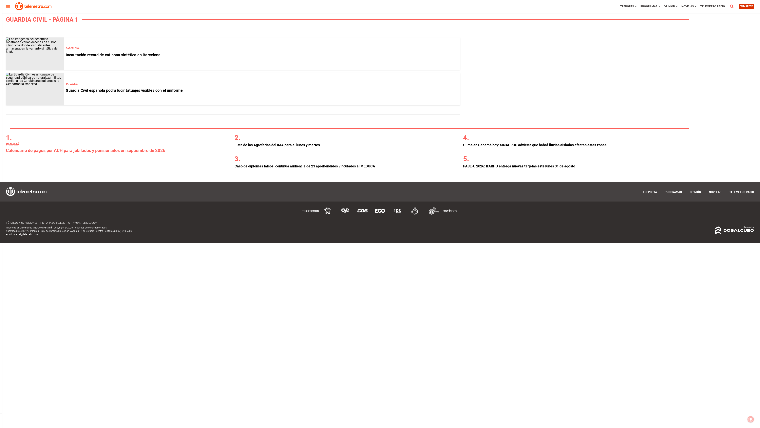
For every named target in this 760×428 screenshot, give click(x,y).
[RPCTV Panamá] (327, 214)
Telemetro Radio (712, 6)
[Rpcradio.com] (397, 214)
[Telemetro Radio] (432, 214)
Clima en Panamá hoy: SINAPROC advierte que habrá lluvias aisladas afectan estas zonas (534, 145)
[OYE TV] (345, 214)
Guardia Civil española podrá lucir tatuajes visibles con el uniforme (124, 90)
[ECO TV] (380, 214)
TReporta (627, 6)
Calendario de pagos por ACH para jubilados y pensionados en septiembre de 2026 (85, 150)
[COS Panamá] (362, 214)
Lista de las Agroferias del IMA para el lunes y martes (277, 145)
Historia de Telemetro (55, 222)
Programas (648, 6)
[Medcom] (449, 214)
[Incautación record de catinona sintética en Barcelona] (35, 53)
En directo (746, 6)
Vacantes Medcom (85, 222)
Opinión (669, 6)
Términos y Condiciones (21, 222)
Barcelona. (73, 48)
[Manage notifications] (751, 419)
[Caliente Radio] (415, 214)
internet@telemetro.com (26, 234)
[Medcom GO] (310, 214)
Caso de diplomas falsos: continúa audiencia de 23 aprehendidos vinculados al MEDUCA (305, 166)
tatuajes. (72, 83)
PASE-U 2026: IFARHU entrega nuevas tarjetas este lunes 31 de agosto (519, 166)
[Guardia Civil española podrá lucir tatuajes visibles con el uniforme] (35, 89)
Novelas (687, 6)
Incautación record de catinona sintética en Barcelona (113, 55)
